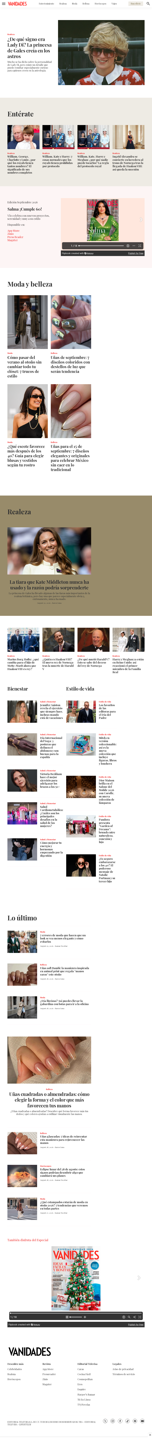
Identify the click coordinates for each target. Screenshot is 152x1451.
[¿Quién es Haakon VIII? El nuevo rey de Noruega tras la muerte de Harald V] (58, 640)
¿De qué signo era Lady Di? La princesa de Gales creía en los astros (29, 47)
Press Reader (15, 237)
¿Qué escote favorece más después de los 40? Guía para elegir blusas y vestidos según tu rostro (26, 455)
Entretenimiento (46, 3)
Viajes (114, 3)
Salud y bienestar (48, 701)
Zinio (10, 234)
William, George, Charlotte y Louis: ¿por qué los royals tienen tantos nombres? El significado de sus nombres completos (21, 164)
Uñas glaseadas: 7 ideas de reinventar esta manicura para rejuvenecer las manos (63, 1140)
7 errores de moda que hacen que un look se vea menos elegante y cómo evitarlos (63, 938)
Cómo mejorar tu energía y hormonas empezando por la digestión (51, 849)
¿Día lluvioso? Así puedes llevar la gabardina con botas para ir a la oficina (64, 1002)
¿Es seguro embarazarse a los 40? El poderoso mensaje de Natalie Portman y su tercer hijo (107, 870)
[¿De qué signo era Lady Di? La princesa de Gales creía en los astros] (101, 52)
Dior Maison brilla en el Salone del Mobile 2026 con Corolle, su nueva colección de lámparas (106, 792)
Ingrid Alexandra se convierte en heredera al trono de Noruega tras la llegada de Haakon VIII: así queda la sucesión (128, 163)
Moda (74, 3)
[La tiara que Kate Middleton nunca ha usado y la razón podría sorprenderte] (49, 550)
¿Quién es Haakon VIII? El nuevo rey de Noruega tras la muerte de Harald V (58, 664)
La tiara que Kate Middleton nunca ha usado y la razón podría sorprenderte (49, 585)
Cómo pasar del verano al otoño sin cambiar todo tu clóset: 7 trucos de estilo (24, 367)
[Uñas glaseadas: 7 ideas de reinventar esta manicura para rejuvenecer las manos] (22, 1143)
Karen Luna (56, 603)
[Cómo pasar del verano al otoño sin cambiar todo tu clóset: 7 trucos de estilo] (27, 322)
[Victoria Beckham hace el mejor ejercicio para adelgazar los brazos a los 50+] (22, 780)
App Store (13, 230)
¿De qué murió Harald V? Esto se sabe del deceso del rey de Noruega (93, 663)
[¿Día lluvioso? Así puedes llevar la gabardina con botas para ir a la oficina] (22, 1007)
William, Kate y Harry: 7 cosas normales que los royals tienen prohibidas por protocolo (57, 161)
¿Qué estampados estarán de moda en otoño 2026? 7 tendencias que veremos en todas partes (64, 1205)
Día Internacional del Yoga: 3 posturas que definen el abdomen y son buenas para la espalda (51, 747)
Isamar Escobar (61, 946)
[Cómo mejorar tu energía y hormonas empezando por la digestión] (22, 849)
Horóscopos (100, 3)
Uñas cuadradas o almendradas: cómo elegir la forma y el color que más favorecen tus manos (49, 1100)
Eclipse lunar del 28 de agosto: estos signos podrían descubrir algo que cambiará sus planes (62, 1172)
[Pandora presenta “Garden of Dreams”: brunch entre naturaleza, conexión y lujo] (81, 826)
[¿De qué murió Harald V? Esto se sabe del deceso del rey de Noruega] (93, 640)
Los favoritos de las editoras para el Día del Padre (107, 711)
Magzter (12, 240)
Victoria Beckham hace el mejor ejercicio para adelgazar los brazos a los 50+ (51, 780)
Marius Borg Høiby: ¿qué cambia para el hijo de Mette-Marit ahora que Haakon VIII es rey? (23, 664)
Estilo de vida (105, 701)
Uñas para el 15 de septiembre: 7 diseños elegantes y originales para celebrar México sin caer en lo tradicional (70, 458)
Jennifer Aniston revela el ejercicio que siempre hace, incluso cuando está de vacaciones (51, 711)
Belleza (86, 3)
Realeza (63, 3)
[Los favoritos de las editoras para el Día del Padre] (81, 711)
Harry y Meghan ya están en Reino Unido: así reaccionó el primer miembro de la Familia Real (128, 666)
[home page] (17, 3)
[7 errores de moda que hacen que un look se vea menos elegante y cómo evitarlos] (22, 942)
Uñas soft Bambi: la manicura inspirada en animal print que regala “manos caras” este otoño (64, 971)
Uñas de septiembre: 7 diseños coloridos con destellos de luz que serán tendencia (70, 364)
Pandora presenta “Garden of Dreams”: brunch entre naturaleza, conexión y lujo (107, 831)
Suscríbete (136, 3)
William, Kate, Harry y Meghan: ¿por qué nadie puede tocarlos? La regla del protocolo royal (93, 161)
